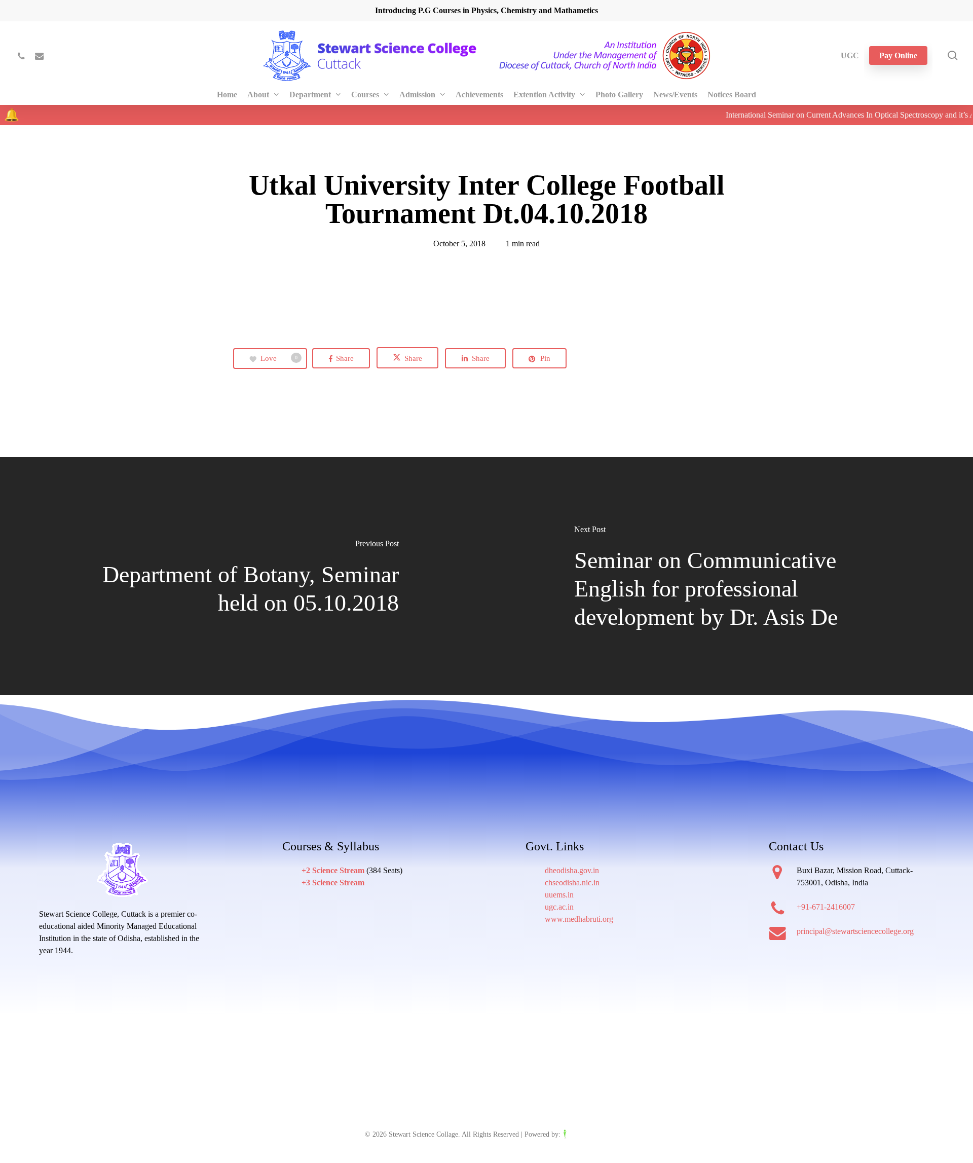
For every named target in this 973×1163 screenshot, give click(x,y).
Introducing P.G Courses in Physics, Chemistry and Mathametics (486, 10)
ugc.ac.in (559, 907)
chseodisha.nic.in (572, 882)
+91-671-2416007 (826, 907)
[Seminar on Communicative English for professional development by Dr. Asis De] (729, 576)
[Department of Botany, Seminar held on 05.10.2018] (243, 576)
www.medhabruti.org (579, 919)
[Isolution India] (585, 1134)
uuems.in (559, 894)
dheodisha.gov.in (572, 870)
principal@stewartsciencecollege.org (855, 931)
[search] (953, 55)
